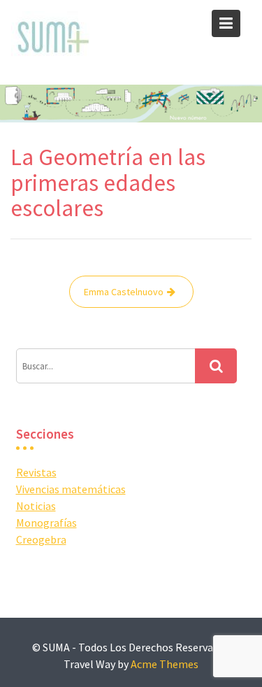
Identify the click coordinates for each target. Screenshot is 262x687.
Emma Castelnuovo (123, 291)
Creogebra (41, 539)
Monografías (46, 523)
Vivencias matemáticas (71, 489)
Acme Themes (164, 664)
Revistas (36, 472)
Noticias (36, 506)
